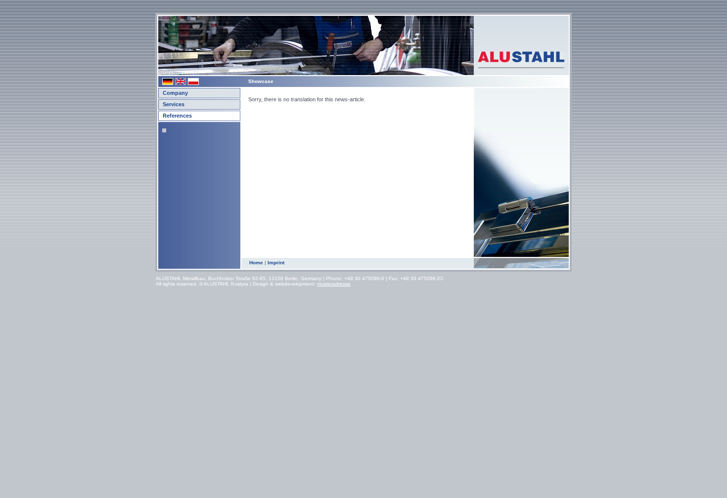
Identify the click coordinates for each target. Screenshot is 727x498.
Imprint (276, 262)
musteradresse (334, 284)
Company (175, 93)
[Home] (521, 42)
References (177, 116)
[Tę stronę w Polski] (194, 83)
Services (173, 104)
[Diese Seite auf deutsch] (168, 83)
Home (256, 262)
